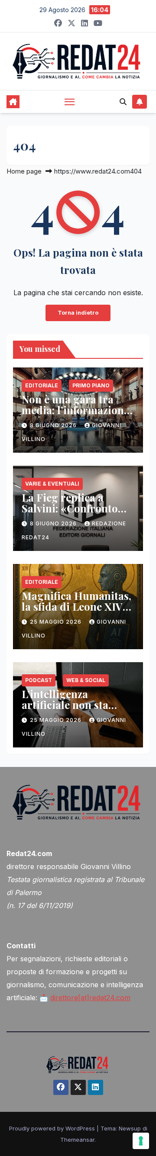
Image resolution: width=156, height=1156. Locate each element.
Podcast (38, 680)
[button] (123, 101)
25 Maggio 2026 (56, 621)
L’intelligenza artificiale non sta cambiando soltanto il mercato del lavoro (75, 710)
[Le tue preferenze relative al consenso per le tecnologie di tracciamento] (141, 1141)
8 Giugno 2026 (54, 425)
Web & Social (85, 680)
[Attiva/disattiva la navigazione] (69, 102)
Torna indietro (78, 312)
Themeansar (77, 1139)
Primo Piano (91, 385)
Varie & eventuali (52, 483)
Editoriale (41, 385)
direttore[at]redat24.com (90, 997)
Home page (24, 171)
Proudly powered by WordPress (53, 1128)
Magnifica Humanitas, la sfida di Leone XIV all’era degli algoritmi (76, 606)
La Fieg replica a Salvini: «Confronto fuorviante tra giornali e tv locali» (77, 513)
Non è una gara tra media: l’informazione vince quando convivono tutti (75, 415)
